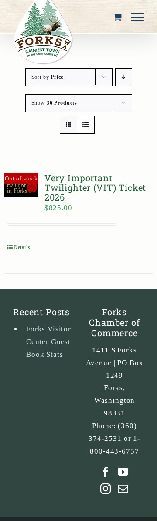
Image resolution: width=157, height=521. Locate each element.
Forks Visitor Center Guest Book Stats (48, 342)
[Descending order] (123, 77)
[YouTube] (123, 472)
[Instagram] (105, 488)
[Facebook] (105, 472)
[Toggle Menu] (137, 17)
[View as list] (85, 124)
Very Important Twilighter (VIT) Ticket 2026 (95, 187)
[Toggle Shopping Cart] (117, 16)
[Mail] (123, 488)
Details (22, 247)
